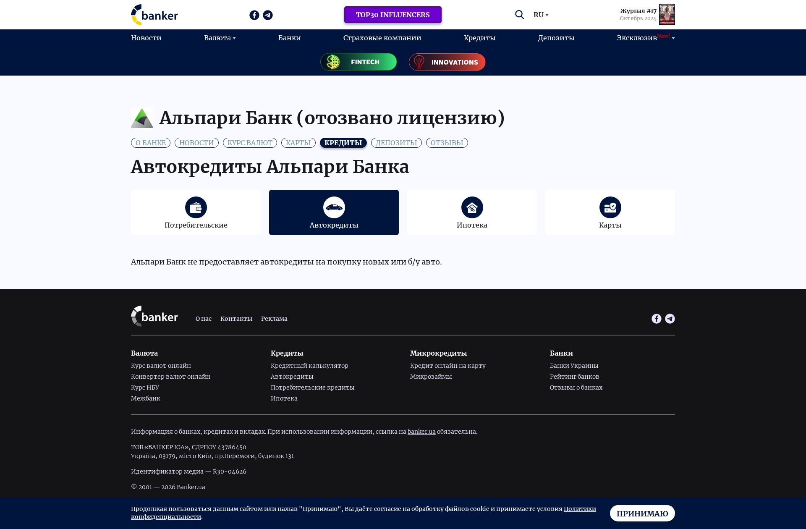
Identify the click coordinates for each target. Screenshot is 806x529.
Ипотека (284, 398)
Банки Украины (574, 365)
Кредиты (480, 38)
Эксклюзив (643, 37)
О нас (204, 318)
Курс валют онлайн (161, 365)
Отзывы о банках (576, 387)
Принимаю (642, 514)
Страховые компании (382, 38)
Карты (298, 143)
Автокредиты (292, 376)
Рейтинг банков (574, 376)
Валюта (217, 38)
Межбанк (145, 398)
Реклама (274, 318)
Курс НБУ (145, 387)
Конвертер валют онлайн (170, 376)
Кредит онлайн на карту (448, 365)
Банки (289, 38)
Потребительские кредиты (313, 387)
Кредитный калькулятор (309, 365)
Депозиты (556, 38)
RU (539, 14)
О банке (151, 143)
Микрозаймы (431, 376)
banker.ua (422, 431)
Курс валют (250, 143)
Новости (146, 38)
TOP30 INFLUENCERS (393, 14)
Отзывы (447, 143)
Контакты (236, 318)
